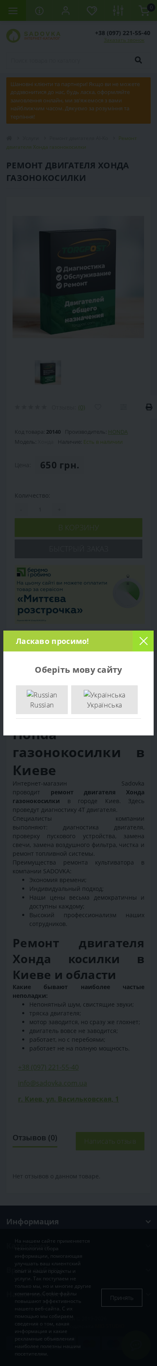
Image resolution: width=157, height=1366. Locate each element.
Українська (104, 705)
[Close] (143, 641)
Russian (42, 705)
